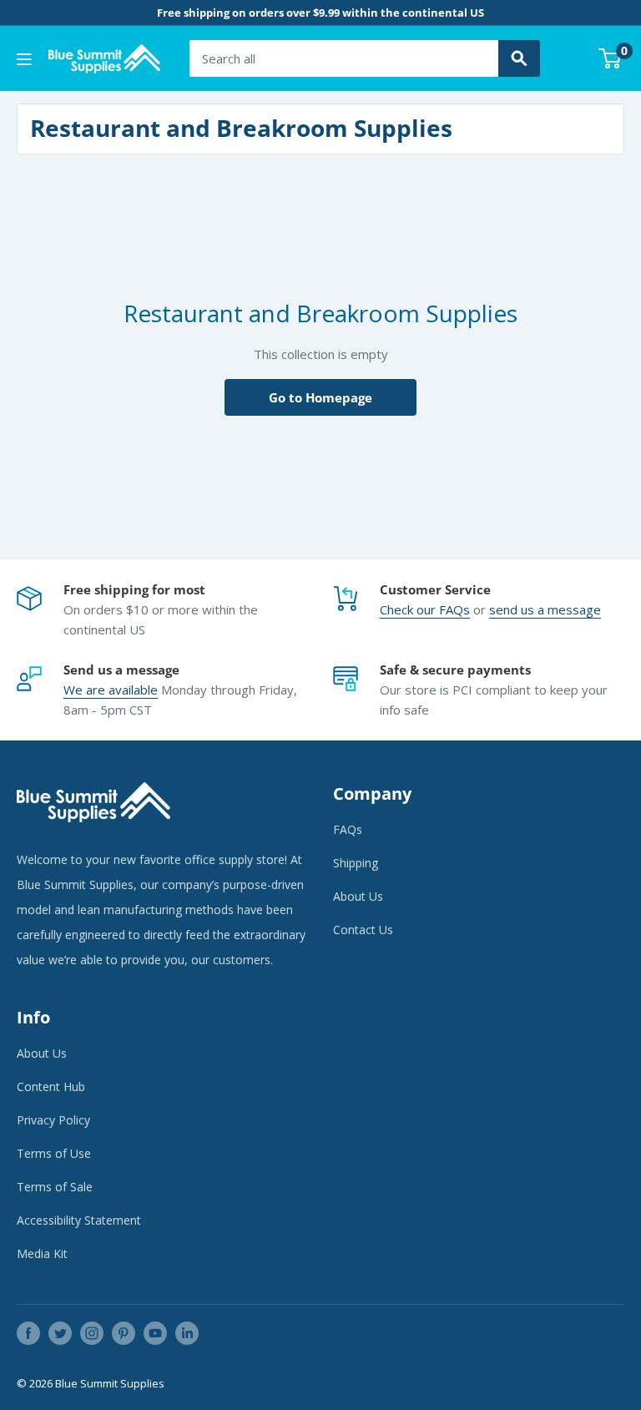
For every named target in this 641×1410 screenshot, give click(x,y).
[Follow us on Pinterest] (123, 1333)
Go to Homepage (320, 397)
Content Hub (51, 1086)
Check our (409, 609)
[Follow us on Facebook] (28, 1333)
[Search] (519, 58)
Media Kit (42, 1253)
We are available (110, 689)
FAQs (454, 609)
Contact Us (363, 929)
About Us (358, 896)
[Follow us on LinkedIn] (187, 1333)
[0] (610, 58)
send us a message (545, 609)
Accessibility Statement (79, 1220)
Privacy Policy (53, 1120)
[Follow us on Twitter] (60, 1333)
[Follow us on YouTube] (155, 1333)
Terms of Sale (55, 1187)
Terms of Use (54, 1153)
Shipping (355, 863)
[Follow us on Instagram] (91, 1333)
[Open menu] (24, 59)
